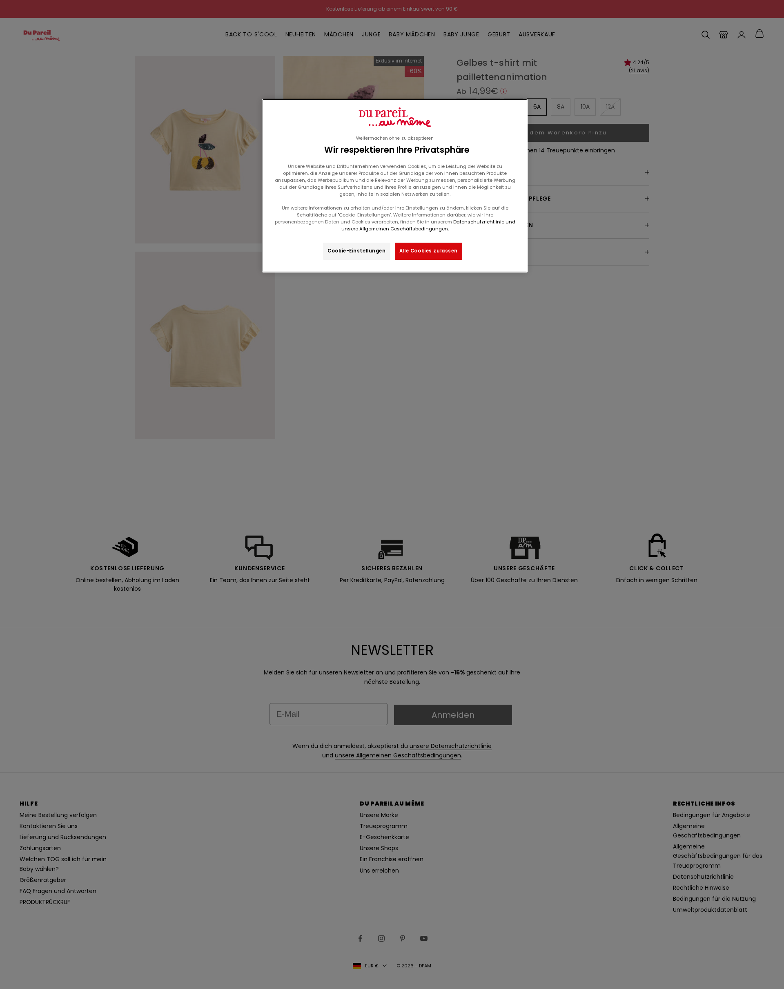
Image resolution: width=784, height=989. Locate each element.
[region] (395, 185)
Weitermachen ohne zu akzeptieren (395, 138)
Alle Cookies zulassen (428, 251)
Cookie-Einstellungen (356, 251)
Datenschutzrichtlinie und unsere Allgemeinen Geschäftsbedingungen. (428, 225)
